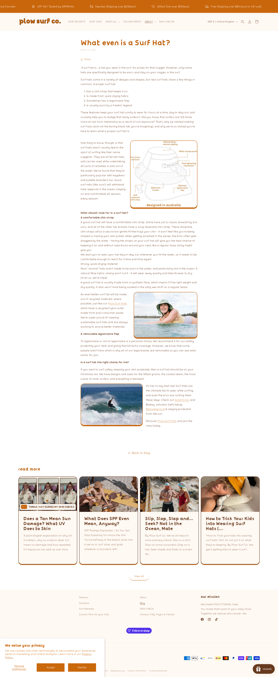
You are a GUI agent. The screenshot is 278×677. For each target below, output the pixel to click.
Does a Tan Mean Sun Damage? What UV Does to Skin (47, 523)
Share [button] (87, 59)
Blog (142, 603)
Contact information (137, 671)
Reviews (83, 597)
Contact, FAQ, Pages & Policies (157, 614)
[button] (112, 21)
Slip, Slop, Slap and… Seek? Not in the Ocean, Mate (169, 523)
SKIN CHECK (147, 608)
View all (139, 576)
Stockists (84, 603)
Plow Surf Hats (167, 421)
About (143, 597)
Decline (82, 667)
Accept (51, 667)
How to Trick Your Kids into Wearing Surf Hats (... (230, 523)
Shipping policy (118, 671)
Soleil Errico (182, 399)
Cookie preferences (158, 671)
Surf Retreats (86, 608)
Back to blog (141, 453)
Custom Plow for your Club (94, 614)
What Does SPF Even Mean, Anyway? (106, 521)
